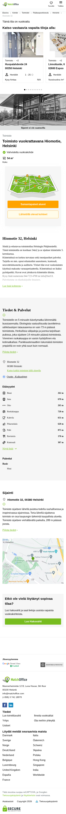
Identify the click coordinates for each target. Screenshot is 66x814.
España (6, 775)
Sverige (6, 740)
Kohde (15, 13)
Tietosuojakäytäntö (11, 795)
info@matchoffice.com (13, 693)
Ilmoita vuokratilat (43, 715)
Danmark (7, 735)
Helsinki (55, 13)
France (6, 780)
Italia (35, 735)
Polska (37, 755)
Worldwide (39, 775)
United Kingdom (11, 770)
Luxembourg (9, 765)
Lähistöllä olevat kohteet (33, 214)
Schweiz (37, 745)
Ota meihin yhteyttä (44, 720)
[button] (40, 36)
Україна (37, 750)
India (35, 770)
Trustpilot (6, 645)
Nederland (8, 755)
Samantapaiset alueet (33, 204)
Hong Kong (39, 760)
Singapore (38, 765)
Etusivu (5, 13)
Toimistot (25, 13)
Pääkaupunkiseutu (41, 13)
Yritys (5, 720)
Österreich (38, 740)
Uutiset (6, 725)
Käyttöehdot (29, 795)
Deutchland (8, 750)
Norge (5, 745)
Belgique (7, 760)
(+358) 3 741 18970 (12, 697)
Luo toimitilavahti (11, 715)
